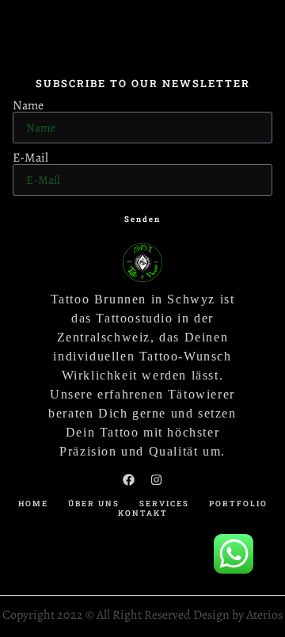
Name (28, 105)
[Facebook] (129, 479)
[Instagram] (157, 479)
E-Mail (30, 157)
